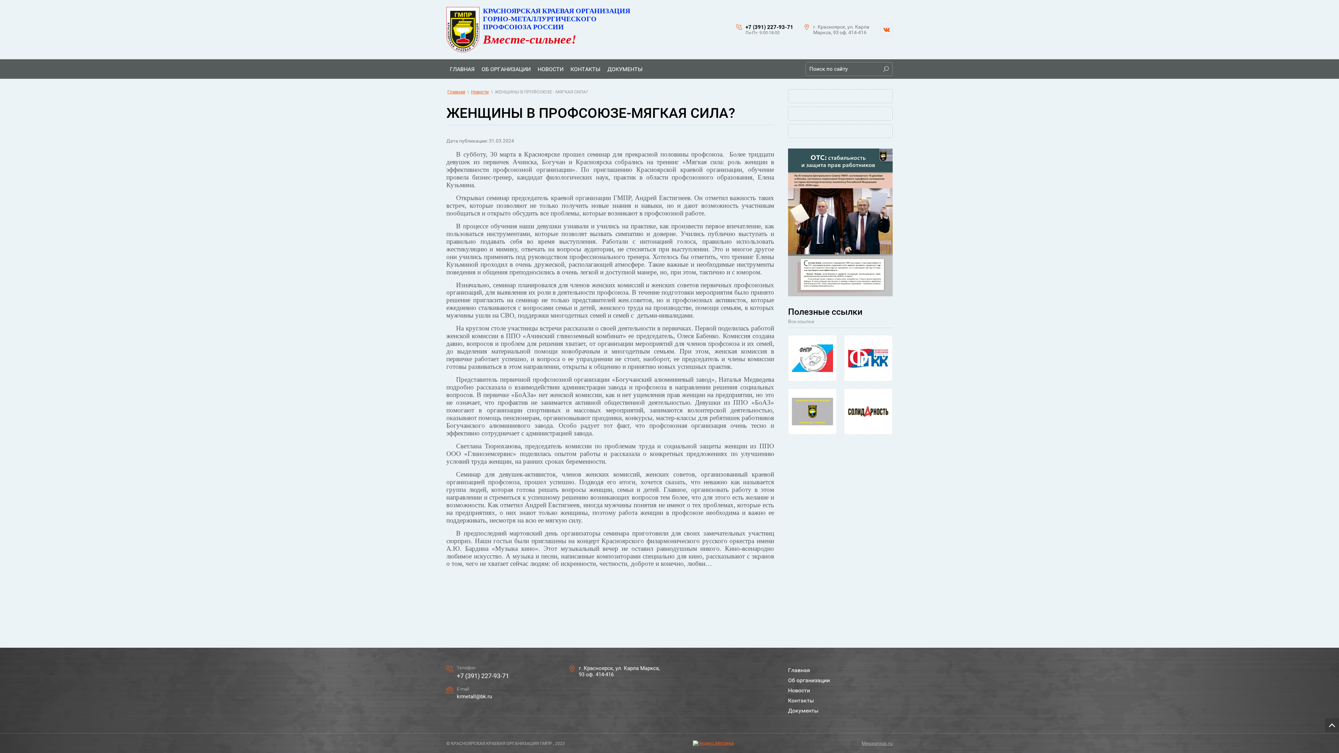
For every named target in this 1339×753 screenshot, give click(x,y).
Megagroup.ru (877, 743)
